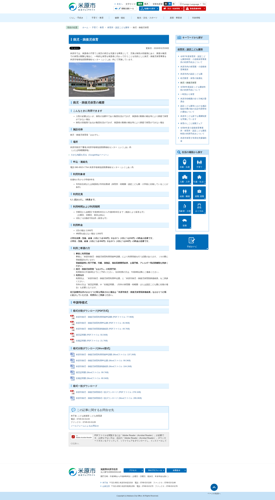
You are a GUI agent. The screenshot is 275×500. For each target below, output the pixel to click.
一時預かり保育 (187, 94)
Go (204, 4)
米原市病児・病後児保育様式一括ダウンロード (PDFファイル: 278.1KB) (108, 392)
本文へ (120, 4)
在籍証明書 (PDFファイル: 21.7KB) (92, 340)
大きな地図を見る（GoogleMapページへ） (90, 155)
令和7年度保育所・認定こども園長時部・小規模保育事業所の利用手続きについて (193, 59)
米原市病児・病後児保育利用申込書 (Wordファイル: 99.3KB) (103, 360)
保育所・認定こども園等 (118, 27)
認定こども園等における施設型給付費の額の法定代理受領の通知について (193, 109)
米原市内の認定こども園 (191, 74)
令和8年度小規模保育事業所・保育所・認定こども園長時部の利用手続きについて (193, 131)
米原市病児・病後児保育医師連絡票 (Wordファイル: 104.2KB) (104, 366)
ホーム (85, 27)
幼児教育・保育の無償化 (191, 78)
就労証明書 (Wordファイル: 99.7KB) (92, 372)
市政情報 (196, 18)
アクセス (134, 470)
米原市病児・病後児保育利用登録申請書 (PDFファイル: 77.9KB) (105, 317)
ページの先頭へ (214, 493)
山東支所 (106, 486)
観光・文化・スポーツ (147, 18)
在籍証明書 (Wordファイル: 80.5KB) (92, 378)
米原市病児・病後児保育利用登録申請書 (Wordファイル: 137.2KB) (106, 354)
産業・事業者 (176, 18)
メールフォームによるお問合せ (85, 426)
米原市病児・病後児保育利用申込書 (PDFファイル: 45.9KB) (103, 323)
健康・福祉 (120, 18)
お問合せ (177, 470)
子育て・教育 (98, 18)
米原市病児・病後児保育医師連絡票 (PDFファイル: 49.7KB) (103, 329)
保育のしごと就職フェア (191, 123)
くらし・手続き (76, 18)
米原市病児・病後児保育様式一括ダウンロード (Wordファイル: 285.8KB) (109, 398)
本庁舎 (105, 483)
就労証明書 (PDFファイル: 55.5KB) (92, 335)
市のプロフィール (155, 470)
